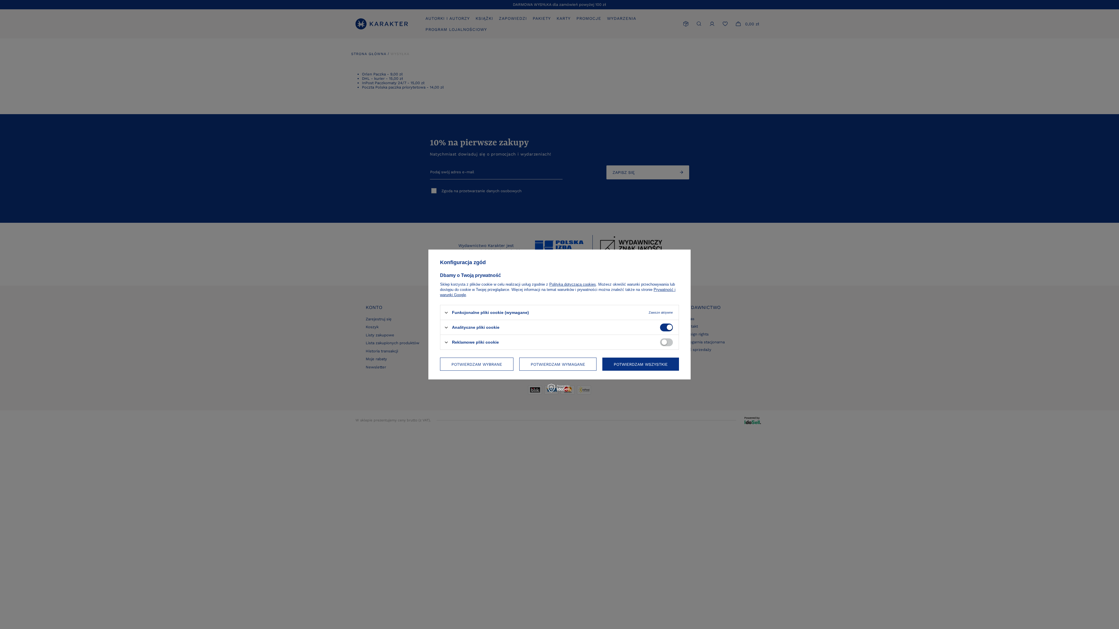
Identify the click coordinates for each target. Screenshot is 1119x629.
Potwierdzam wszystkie (641, 364)
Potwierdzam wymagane (558, 364)
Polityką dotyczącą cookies (572, 284)
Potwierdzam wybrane (476, 364)
